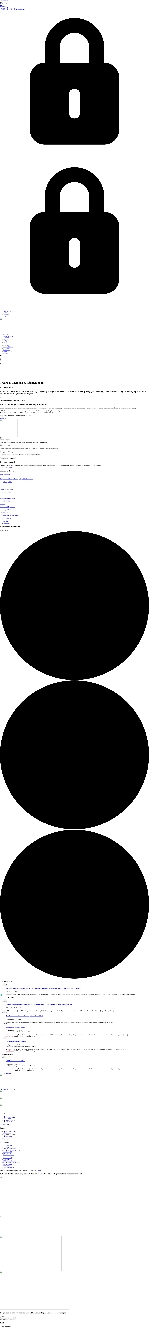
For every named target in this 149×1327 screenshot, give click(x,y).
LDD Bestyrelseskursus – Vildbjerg (16, 1041)
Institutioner (6, 339)
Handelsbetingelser (8, 1155)
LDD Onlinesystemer (9, 311)
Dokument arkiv (7, 1145)
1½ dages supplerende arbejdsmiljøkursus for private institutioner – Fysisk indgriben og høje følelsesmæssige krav (39, 1004)
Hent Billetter (10, 1036)
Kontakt (5, 342)
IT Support (6, 1147)
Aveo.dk (38, 1170)
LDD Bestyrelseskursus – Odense (15, 1027)
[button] (74, 160)
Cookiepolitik (7, 1153)
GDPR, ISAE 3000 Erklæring (11, 1150)
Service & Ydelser (8, 336)
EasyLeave (6, 316)
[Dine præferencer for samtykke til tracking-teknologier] (1, 995)
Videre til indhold (4, 0)
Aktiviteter (6, 337)
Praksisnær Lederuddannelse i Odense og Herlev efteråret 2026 (24, 1016)
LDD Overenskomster (9, 1148)
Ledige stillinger (7, 341)
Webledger (6, 314)
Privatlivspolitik (7, 1152)
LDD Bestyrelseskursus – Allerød (15, 1061)
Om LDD (6, 334)
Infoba (5, 312)
